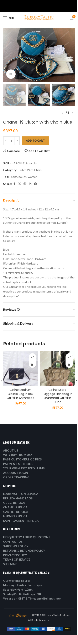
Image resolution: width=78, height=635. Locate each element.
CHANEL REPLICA (15, 507)
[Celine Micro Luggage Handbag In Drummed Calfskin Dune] (57, 368)
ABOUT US (10, 450)
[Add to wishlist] (32, 357)
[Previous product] (62, 112)
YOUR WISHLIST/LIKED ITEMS (24, 468)
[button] (7, 55)
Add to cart (35, 140)
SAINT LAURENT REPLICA (21, 520)
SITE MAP (10, 564)
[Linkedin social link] (30, 184)
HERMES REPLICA (15, 516)
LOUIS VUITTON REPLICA (20, 493)
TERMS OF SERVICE (16, 559)
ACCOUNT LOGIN (15, 473)
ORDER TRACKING (16, 477)
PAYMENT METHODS (18, 464)
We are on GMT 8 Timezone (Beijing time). (32, 598)
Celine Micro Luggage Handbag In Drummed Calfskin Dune (57, 396)
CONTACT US (12, 541)
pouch (23, 176)
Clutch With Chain (30, 170)
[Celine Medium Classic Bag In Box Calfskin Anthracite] (20, 368)
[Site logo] (39, 17)
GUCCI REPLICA (14, 502)
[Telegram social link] (35, 184)
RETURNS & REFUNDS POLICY (24, 550)
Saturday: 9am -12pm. (18, 589)
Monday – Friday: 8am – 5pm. (23, 585)
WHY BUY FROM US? (17, 455)
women (32, 176)
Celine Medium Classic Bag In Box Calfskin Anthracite (20, 394)
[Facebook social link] (14, 184)
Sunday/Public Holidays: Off (22, 594)
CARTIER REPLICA (15, 512)
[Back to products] (67, 112)
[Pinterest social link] (25, 184)
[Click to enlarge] (11, 74)
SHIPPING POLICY (15, 546)
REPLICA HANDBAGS (17, 498)
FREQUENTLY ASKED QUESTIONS (26, 537)
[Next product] (72, 112)
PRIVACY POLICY (15, 555)
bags (14, 176)
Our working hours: (16, 580)
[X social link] (19, 184)
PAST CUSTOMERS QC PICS (22, 459)
